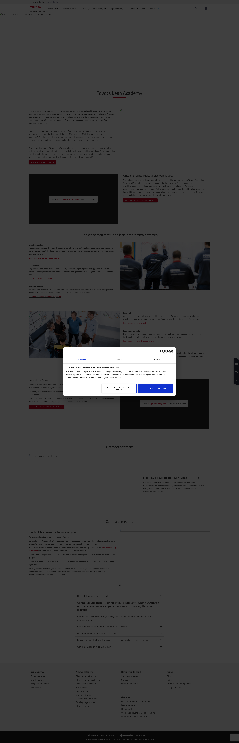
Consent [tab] (82, 360)
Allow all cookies (155, 388)
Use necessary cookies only (119, 388)
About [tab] (157, 360)
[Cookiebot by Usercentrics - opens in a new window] (162, 351)
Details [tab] (120, 360)
